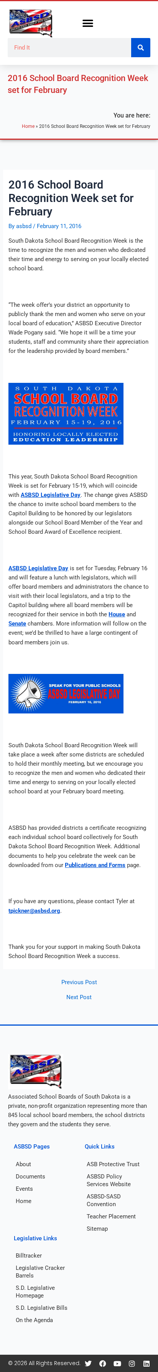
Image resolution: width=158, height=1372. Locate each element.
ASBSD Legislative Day (51, 495)
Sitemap (97, 1228)
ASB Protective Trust (113, 1164)
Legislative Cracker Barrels (40, 1271)
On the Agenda (34, 1320)
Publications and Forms (95, 865)
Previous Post (79, 982)
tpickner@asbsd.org (34, 910)
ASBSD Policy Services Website (109, 1180)
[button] (87, 23)
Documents (30, 1176)
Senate (17, 623)
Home (28, 126)
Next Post (79, 997)
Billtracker (29, 1255)
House (117, 614)
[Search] (140, 47)
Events (24, 1188)
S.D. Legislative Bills (41, 1307)
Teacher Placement (111, 1216)
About (23, 1164)
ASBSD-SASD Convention (104, 1200)
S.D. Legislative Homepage (35, 1291)
